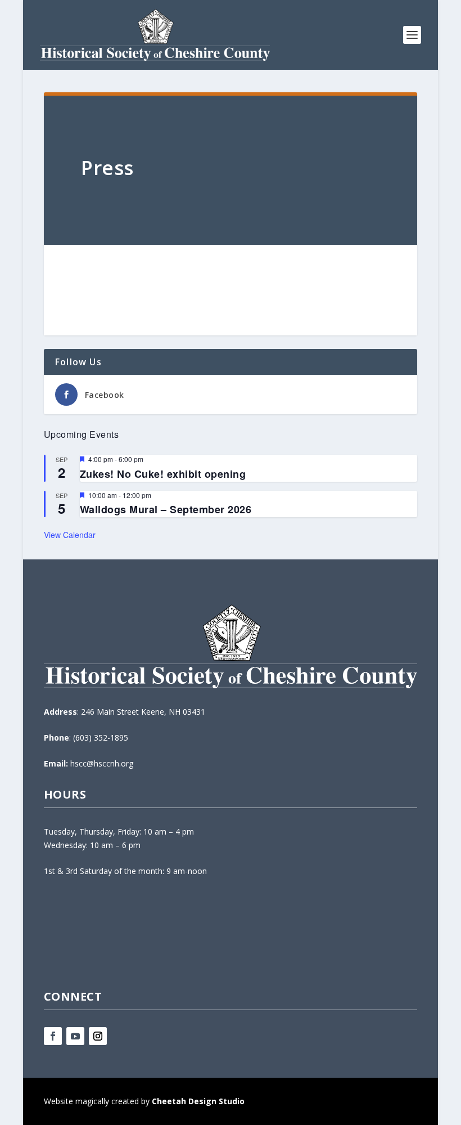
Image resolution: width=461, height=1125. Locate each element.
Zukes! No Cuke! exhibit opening (163, 474)
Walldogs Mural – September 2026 (166, 509)
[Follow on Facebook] (53, 1036)
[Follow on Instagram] (98, 1036)
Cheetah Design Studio (198, 1101)
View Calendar (70, 534)
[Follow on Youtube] (75, 1036)
